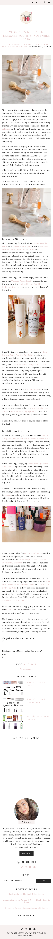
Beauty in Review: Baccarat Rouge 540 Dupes (26, 908)
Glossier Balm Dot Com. (13, 600)
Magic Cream (33, 389)
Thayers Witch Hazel (21, 281)
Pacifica (9, 609)
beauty (10, 44)
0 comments (27, 669)
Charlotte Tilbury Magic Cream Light (29, 364)
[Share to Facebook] (28, 664)
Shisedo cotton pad (21, 246)
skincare (18, 44)
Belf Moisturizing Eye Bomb (24, 411)
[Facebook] (32, 2)
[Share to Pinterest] (32, 664)
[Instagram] (40, 2)
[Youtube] (49, 2)
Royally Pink (29, 933)
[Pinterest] (45, 2)
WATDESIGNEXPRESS (26, 935)
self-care (6, 129)
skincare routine (32, 44)
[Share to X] (25, 664)
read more (26, 853)
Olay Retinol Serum (33, 553)
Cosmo (8, 495)
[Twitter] (36, 2)
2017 (23, 184)
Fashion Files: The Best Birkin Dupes (26, 894)
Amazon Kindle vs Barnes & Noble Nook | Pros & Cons (26, 901)
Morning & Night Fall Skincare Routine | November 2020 (26, 35)
